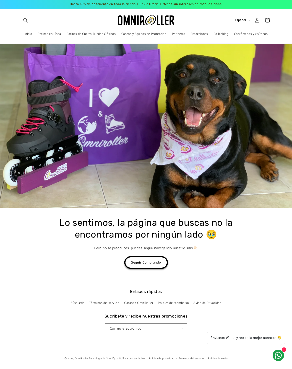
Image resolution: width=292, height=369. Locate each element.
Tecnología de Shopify (102, 358)
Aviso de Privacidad (207, 302)
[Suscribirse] (182, 329)
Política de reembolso (173, 302)
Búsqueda (77, 302)
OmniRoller (81, 358)
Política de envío (217, 358)
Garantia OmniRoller (138, 302)
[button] (26, 20)
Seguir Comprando (146, 262)
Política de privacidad (161, 358)
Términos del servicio (104, 302)
